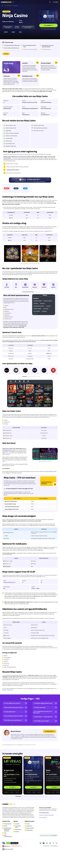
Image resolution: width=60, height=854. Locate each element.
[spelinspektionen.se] (3, 843)
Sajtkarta (17, 831)
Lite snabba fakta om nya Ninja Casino (12, 45)
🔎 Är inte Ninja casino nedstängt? (41, 721)
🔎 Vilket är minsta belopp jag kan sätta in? (13, 707)
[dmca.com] (12, 843)
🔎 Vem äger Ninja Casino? (9, 711)
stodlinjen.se (45, 29)
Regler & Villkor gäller (53, 29)
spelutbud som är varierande (33, 271)
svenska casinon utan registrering (17, 154)
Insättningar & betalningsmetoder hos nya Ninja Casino (11, 53)
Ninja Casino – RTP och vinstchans (30, 49)
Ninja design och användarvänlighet (30, 52)
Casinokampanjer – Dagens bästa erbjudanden (8, 829)
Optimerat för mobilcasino (28, 54)
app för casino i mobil (19, 547)
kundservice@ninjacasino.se (9, 582)
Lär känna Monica (49, 731)
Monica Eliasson (9, 744)
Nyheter (5, 825)
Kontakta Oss (29, 825)
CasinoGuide (2, 5)
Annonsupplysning (43, 817)
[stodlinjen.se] (16, 846)
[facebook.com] (53, 843)
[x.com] (56, 843)
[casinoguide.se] (7, 849)
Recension (5, 772)
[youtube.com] (43, 843)
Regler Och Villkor (30, 828)
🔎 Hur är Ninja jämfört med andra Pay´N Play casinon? (42, 712)
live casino (31, 414)
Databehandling (29, 830)
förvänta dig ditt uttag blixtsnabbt (42, 228)
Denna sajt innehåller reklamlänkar (46, 815)
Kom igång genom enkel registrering (11, 50)
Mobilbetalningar (7, 566)
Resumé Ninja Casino (46, 49)
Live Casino (17, 823)
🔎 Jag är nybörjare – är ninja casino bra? (42, 716)
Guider (5, 832)
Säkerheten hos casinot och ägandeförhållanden (47, 46)
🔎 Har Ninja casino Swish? (39, 707)
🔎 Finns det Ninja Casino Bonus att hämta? (13, 716)
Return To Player (12, 480)
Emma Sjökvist (19, 744)
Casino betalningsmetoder (8, 835)
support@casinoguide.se (44, 812)
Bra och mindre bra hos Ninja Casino (11, 48)
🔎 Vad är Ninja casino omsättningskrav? (13, 720)
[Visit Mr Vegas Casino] (12, 762)
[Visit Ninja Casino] (33, 762)
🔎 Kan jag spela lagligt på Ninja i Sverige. (42, 703)
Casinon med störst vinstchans (46, 483)
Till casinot (47, 25)
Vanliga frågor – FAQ (46, 52)
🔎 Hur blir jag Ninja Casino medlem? (12, 703)
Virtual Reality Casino (18, 826)
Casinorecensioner (8, 5)
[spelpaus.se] (6, 846)
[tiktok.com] (50, 843)
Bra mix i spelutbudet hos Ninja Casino (29, 46)
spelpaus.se (49, 29)
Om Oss (27, 823)
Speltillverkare (18, 829)
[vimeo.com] (40, 843)
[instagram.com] (47, 843)
